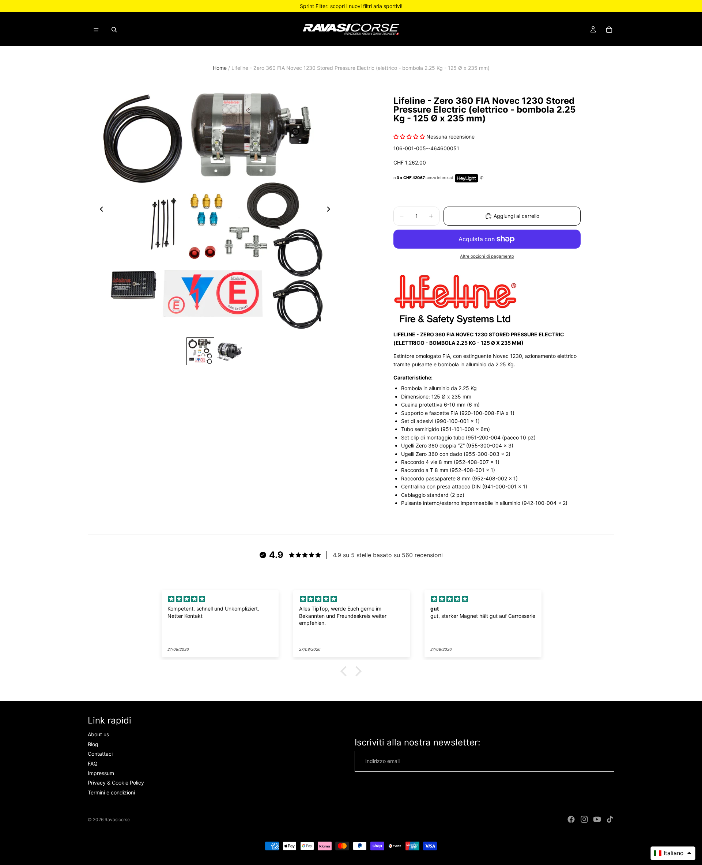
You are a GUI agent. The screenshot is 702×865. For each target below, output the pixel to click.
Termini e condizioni (111, 792)
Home (220, 68)
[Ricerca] (114, 30)
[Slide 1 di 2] (200, 351)
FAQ (93, 763)
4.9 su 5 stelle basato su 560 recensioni (388, 555)
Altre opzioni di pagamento (487, 256)
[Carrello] (609, 30)
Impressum (101, 773)
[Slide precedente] (99, 211)
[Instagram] (584, 819)
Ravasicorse (117, 819)
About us (98, 735)
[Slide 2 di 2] (229, 351)
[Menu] (96, 29)
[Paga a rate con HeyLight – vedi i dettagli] (481, 178)
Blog (93, 744)
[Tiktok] (609, 819)
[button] (345, 671)
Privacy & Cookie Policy (116, 783)
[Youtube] (597, 819)
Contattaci (100, 754)
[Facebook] (571, 819)
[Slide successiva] (330, 211)
